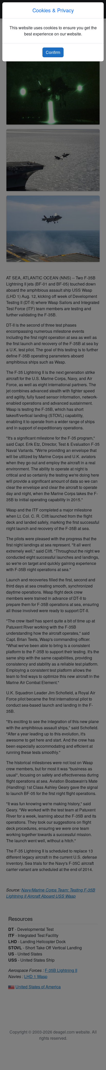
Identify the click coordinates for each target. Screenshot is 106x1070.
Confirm (53, 52)
